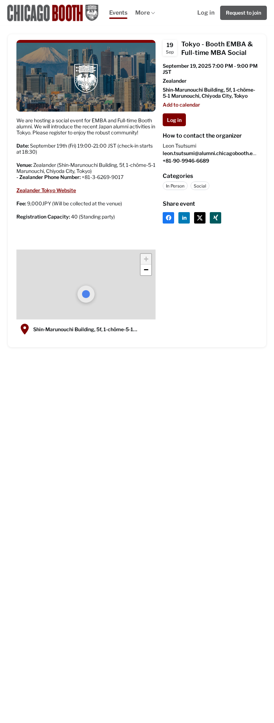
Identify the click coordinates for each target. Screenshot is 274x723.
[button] (146, 259)
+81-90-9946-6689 (186, 161)
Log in (205, 12)
